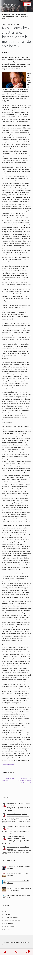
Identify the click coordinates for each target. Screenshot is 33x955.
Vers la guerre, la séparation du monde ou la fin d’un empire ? (24, 780)
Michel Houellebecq (8, 764)
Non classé (7, 930)
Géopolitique (7, 914)
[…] (14, 810)
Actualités (11, 14)
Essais (5, 911)
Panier (25, 950)
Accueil (6, 14)
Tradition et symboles (10, 926)
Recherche (16, 952)
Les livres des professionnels (12, 920)
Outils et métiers (8, 923)
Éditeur (17, 24)
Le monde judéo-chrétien (11, 917)
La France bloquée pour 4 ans (8, 779)
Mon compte (5, 952)
